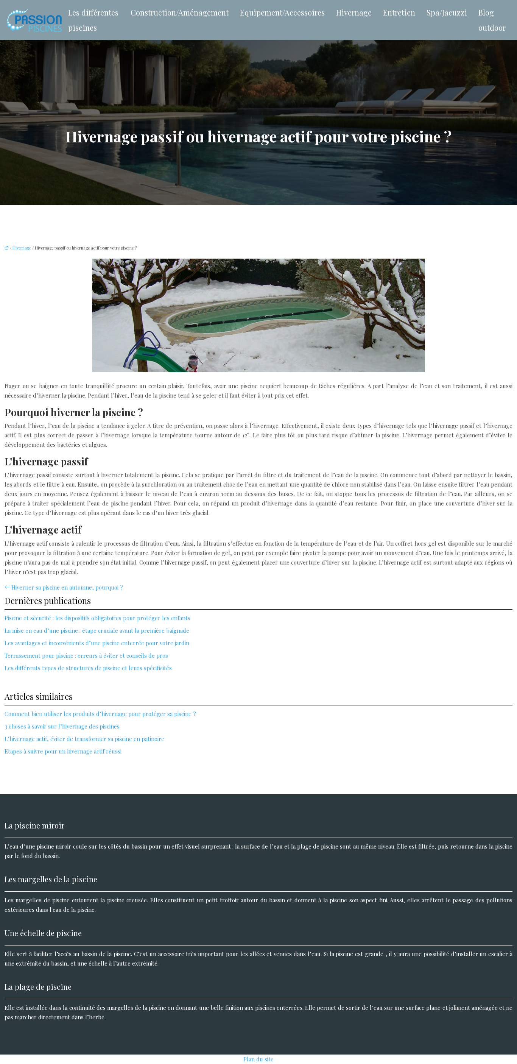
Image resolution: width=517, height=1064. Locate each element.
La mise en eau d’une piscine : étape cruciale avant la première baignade (97, 630)
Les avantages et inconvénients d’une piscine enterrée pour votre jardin (97, 643)
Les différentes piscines (93, 20)
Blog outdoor (492, 20)
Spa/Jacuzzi (447, 12)
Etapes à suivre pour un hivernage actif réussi (63, 751)
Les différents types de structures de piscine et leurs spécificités (88, 668)
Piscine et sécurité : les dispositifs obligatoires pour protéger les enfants (97, 618)
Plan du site (258, 1059)
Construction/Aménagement (180, 12)
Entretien (399, 12)
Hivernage (354, 12)
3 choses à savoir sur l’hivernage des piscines (62, 726)
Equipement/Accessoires (282, 12)
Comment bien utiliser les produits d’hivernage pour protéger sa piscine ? (100, 714)
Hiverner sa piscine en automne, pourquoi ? (67, 587)
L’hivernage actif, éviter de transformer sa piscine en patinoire (84, 739)
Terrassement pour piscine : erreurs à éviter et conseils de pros (86, 655)
